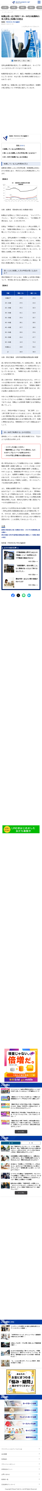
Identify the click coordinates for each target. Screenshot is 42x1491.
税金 (31, 7)
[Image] (21, 829)
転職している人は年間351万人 (14, 149)
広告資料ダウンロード (8, 1484)
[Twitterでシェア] (18, 595)
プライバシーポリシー (8, 1464)
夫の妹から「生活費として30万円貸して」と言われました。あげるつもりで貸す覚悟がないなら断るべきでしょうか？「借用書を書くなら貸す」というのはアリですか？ (25, 1166)
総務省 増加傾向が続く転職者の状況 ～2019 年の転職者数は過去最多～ (20, 531)
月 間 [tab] (31, 1143)
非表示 (22, 145)
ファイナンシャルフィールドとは (11, 1449)
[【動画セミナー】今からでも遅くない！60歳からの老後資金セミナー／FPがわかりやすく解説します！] (21, 1100)
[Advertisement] (21, 112)
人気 (4, 7)
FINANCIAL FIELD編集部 (13, 22)
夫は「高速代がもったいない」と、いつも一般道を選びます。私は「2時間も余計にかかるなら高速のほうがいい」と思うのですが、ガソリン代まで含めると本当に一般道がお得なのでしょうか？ (26, 1149)
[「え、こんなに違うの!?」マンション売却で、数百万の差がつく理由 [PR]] (21, 1366)
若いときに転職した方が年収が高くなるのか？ (20, 153)
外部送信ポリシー (6, 1469)
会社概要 (4, 1454)
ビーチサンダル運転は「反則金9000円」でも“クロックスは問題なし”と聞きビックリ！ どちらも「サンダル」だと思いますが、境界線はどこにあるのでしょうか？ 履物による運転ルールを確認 (26, 1176)
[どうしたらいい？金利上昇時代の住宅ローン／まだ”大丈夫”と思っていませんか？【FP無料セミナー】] (21, 1092)
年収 (13, 7)
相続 (22, 7)
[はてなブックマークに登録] (29, 595)
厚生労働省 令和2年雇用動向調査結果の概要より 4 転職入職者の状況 (20, 536)
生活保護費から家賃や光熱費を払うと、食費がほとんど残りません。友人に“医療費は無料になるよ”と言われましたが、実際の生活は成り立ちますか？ (25, 1157)
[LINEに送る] (23, 595)
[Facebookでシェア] (13, 595)
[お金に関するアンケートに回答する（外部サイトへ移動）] (21, 1382)
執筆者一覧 (4, 1479)
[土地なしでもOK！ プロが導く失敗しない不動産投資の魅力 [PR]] (21, 1346)
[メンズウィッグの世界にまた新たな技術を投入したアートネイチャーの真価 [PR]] (21, 1330)
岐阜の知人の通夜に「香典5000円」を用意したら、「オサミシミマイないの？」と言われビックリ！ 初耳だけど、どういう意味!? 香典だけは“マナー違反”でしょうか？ (25, 1186)
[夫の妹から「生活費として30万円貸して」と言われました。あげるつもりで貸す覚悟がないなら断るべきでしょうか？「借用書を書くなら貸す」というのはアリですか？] (5, 1166)
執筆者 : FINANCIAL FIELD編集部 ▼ (19, 136)
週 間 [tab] (11, 1143)
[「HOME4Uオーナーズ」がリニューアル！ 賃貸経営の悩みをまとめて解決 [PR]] (21, 1339)
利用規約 (4, 1459)
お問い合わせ (5, 1474)
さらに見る (21, 1131)
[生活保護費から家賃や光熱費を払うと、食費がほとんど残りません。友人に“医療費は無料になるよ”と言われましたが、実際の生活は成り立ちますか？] (5, 1158)
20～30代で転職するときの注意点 (15, 157)
